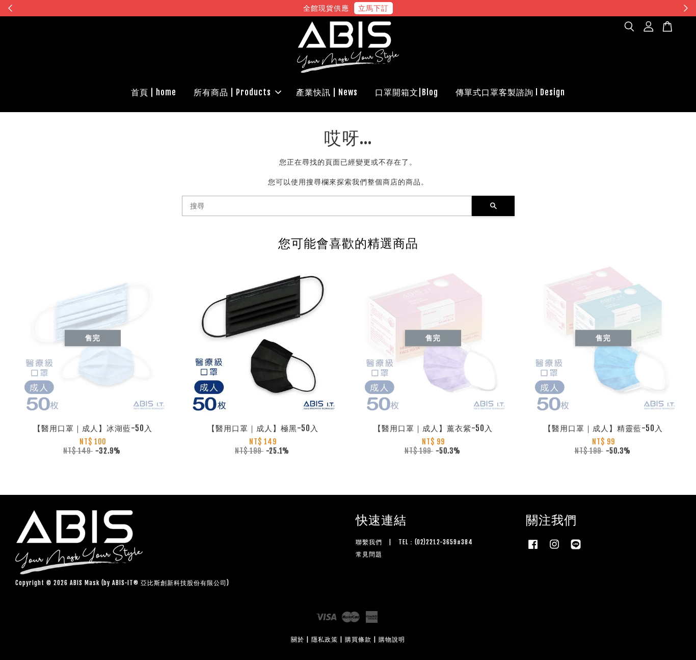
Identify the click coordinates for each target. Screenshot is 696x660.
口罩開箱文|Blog (406, 92)
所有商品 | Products (232, 92)
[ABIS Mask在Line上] (576, 549)
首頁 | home (153, 92)
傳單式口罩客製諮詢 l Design (510, 92)
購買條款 (358, 639)
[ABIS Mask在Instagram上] (554, 549)
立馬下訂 (373, 8)
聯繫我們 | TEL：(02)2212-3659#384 (414, 542)
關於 (297, 639)
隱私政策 (324, 639)
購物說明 (392, 639)
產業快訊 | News (327, 92)
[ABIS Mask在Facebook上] (533, 549)
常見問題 (369, 554)
